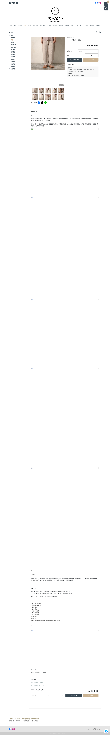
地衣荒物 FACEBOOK (37, 682)
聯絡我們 (11, 720)
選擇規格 (69, 51)
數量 (68, 55)
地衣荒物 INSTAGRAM (37, 685)
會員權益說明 (35, 719)
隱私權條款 (35, 720)
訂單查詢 (18, 720)
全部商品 (17, 719)
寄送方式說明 (26, 719)
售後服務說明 (25, 720)
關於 (11, 719)
